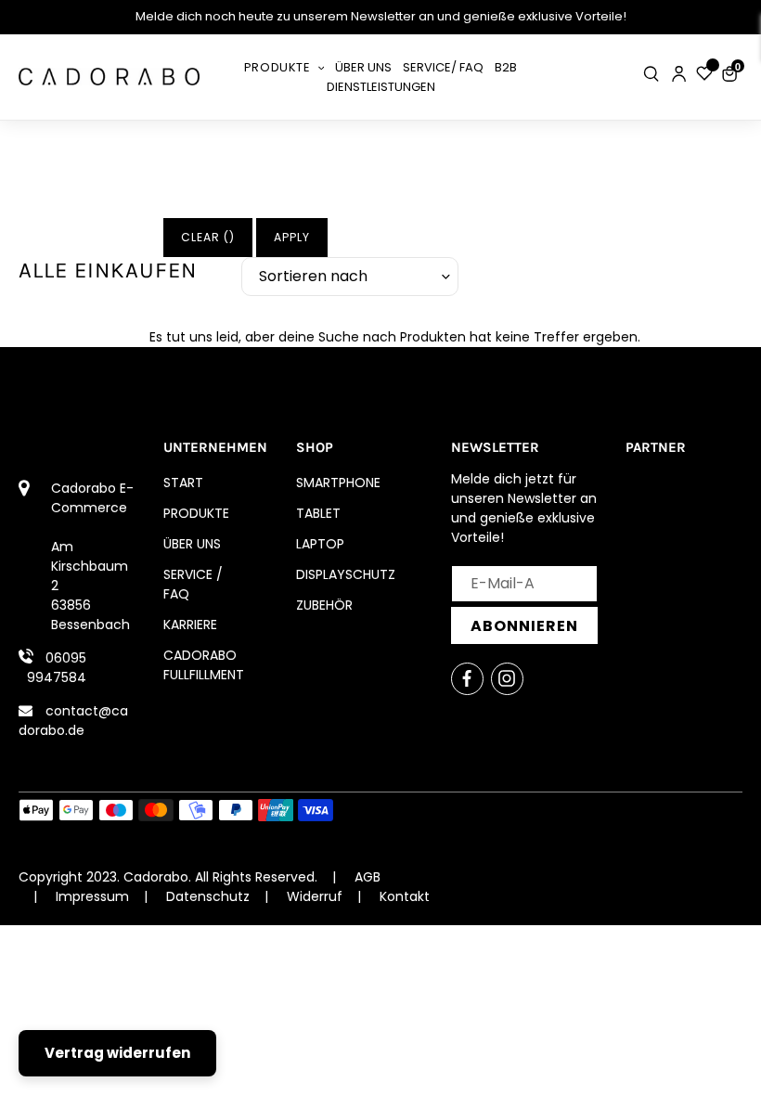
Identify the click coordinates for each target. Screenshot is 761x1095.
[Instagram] (507, 679)
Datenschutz (208, 896)
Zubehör (324, 605)
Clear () (208, 237)
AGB (367, 877)
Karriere (190, 624)
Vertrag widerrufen (117, 1053)
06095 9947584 (56, 668)
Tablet (318, 513)
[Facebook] (467, 679)
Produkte (196, 513)
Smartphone (338, 482)
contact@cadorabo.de (73, 721)
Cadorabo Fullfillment (203, 665)
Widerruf (314, 896)
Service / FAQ (193, 584)
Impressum (92, 896)
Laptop (320, 544)
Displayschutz (345, 574)
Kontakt (405, 896)
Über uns (192, 544)
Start (183, 482)
